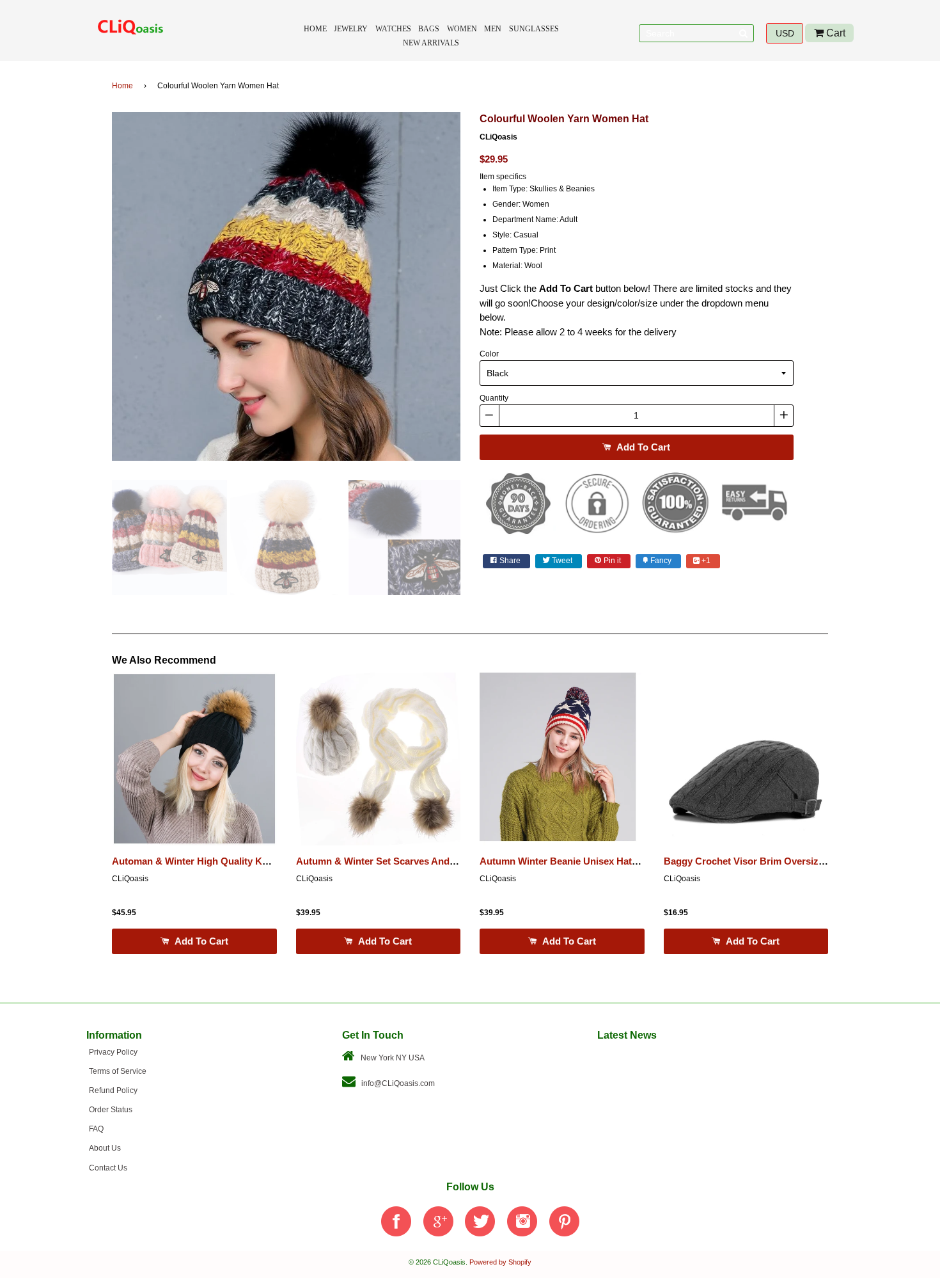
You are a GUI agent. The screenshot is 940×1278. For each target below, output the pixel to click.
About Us (105, 1148)
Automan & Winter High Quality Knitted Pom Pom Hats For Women (261, 861)
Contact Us (108, 1167)
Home (315, 28)
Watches (393, 28)
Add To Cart (642, 447)
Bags (428, 28)
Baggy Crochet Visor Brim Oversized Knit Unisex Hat (783, 861)
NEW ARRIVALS (431, 42)
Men (492, 28)
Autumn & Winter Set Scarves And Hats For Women (411, 861)
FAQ (96, 1128)
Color (489, 353)
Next (479, 290)
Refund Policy (113, 1090)
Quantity (494, 398)
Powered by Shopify (500, 1262)
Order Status (110, 1109)
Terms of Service (117, 1071)
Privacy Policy (113, 1052)
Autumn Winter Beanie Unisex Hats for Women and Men (605, 861)
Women (462, 28)
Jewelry (351, 28)
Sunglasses (534, 28)
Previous (93, 290)
